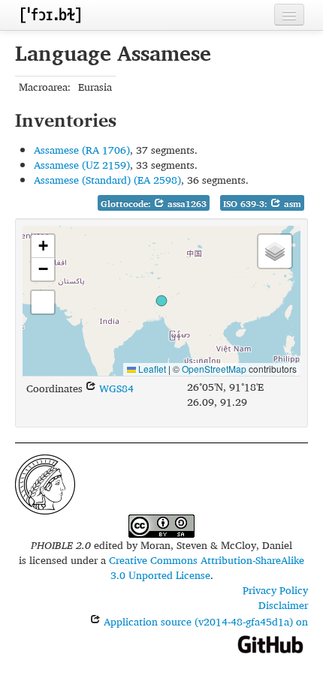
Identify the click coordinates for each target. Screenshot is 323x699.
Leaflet (151, 368)
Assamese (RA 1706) (82, 149)
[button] (161, 300)
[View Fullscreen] (43, 302)
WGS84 (115, 388)
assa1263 (186, 203)
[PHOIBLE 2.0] (50, 14)
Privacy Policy (275, 589)
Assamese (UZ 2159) (82, 164)
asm (291, 203)
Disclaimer (283, 605)
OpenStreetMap (214, 368)
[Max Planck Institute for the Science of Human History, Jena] (45, 482)
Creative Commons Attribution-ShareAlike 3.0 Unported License (206, 567)
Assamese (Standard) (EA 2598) (107, 179)
